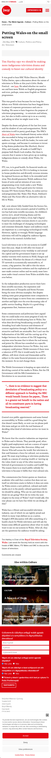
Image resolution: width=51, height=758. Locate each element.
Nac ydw (8, 664)
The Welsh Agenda (15, 22)
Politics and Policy (33, 42)
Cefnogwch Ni (34, 10)
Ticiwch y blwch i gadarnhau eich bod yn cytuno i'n (25, 679)
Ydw (17, 664)
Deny (25, 742)
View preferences (26, 749)
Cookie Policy (19, 755)
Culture (28, 22)
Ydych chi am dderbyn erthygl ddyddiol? (21, 659)
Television (9, 45)
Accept (25, 736)
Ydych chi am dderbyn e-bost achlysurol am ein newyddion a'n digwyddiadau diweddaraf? (23, 669)
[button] (47, 715)
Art (3, 45)
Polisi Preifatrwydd (10, 680)
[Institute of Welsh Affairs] (6, 10)
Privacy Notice (30, 755)
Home (4, 22)
